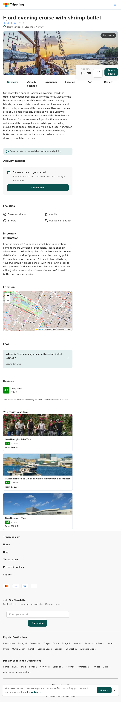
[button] (36, 308)
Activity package (32, 83)
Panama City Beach (94, 643)
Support (7, 574)
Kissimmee (9, 643)
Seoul (110, 643)
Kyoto (6, 649)
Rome (6, 666)
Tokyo (46, 643)
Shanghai (22, 643)
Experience (51, 81)
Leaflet (41, 329)
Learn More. (34, 692)
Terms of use (10, 559)
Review (108, 81)
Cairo (105, 666)
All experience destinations (17, 672)
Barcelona (58, 666)
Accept (104, 690)
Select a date (37, 187)
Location (70, 81)
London (58, 649)
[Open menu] (115, 5)
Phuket (96, 666)
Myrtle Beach (18, 649)
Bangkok (66, 643)
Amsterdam (83, 666)
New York (44, 666)
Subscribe (38, 623)
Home (6, 544)
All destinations (88, 649)
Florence (70, 666)
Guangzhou (71, 649)
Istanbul (77, 643)
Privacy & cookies (13, 567)
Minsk (31, 649)
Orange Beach (44, 649)
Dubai (15, 666)
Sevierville (35, 643)
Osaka (56, 643)
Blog (6, 551)
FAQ (89, 81)
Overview (12, 81)
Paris (23, 666)
